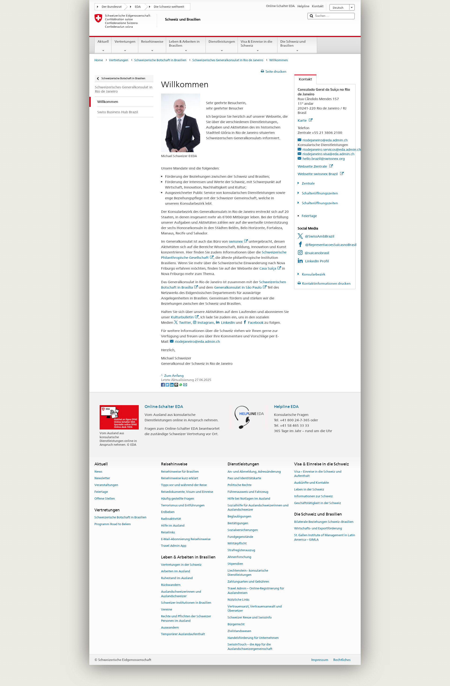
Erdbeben (168, 512)
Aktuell (103, 41)
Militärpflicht (237, 543)
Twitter (185, 322)
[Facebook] (163, 384)
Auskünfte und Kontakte (311, 482)
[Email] (185, 384)
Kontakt (303, 79)
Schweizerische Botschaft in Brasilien (160, 60)
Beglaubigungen (239, 516)
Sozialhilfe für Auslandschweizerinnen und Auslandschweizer (258, 508)
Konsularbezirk (313, 274)
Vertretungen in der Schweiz (181, 564)
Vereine (166, 609)
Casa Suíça (267, 268)
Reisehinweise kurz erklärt (179, 478)
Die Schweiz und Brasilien (293, 43)
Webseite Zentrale (313, 166)
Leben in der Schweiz (309, 489)
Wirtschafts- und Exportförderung (318, 528)
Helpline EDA (286, 406)
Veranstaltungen (106, 485)
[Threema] (176, 384)
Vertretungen (125, 41)
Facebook (255, 322)
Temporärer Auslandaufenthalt (183, 634)
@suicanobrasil (317, 253)
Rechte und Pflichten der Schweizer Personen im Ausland (186, 618)
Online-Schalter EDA (164, 406)
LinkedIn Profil (317, 261)
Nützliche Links (238, 599)
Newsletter (102, 478)
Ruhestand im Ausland (177, 578)
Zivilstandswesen (239, 631)
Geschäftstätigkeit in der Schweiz (317, 503)
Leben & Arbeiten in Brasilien (184, 43)
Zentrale (308, 183)
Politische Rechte (239, 485)
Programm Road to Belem (112, 524)
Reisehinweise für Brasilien (180, 471)
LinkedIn (228, 322)
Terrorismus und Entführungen (183, 505)
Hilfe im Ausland (172, 525)
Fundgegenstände (240, 537)
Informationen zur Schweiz (313, 496)
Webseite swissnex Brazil (318, 174)
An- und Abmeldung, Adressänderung (254, 471)
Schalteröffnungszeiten (319, 193)
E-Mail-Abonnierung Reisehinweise (185, 539)
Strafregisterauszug (241, 550)
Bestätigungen (238, 523)
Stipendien (235, 563)
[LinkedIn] (172, 384)
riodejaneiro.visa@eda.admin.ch (328, 154)
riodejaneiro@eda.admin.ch (197, 341)
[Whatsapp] (181, 384)
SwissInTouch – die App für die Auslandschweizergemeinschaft (250, 647)
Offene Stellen (104, 498)
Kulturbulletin (182, 317)
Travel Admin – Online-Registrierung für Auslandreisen (256, 591)
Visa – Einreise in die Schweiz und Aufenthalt (317, 474)
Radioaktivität (171, 518)
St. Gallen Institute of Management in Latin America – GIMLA (324, 538)
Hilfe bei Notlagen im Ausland (249, 498)
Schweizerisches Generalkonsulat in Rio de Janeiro (227, 60)
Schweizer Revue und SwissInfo (250, 617)
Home (98, 60)
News (98, 471)
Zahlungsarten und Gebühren (248, 582)
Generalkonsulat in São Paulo (238, 287)
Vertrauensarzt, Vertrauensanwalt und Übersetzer (255, 609)
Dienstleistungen (222, 41)
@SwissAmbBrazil (319, 236)
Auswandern (170, 627)
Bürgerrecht (236, 624)
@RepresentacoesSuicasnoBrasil (330, 244)
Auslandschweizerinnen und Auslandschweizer (181, 594)
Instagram (206, 322)
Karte (303, 120)
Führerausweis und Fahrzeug (248, 492)
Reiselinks (168, 532)
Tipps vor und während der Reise (184, 485)
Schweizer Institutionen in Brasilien (186, 603)
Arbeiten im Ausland (175, 571)
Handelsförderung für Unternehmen (253, 638)
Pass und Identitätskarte (244, 478)
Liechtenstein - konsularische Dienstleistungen (248, 573)
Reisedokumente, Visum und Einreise (187, 492)
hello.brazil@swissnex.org (324, 158)
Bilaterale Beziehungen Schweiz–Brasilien (323, 522)
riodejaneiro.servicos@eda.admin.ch (332, 149)
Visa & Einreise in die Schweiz (256, 43)
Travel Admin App (173, 546)
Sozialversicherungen (243, 530)
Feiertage (309, 216)
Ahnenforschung (239, 557)
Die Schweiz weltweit (169, 6)
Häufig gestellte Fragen (177, 498)
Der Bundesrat (112, 6)
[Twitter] (167, 384)
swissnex (236, 241)
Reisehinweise (152, 41)
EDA (138, 6)
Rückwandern (170, 585)
